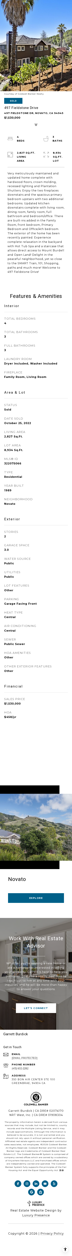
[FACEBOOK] (18, 1183)
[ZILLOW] (40, 1192)
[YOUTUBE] (45, 1183)
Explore (36, 898)
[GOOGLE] (31, 1192)
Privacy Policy (52, 1233)
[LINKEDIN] (36, 1183)
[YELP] (54, 1183)
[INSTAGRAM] (27, 1183)
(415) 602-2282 (20, 1068)
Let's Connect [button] (36, 1008)
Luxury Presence (36, 1215)
